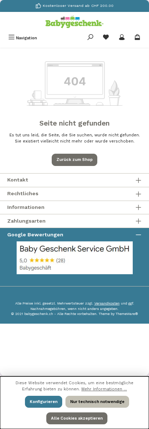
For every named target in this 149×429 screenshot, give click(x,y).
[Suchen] (90, 38)
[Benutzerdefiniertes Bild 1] (75, 257)
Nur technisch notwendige (97, 401)
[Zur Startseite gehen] (74, 22)
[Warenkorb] (137, 38)
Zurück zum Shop (74, 159)
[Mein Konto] (122, 38)
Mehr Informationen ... (104, 389)
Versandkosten (107, 303)
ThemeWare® (127, 314)
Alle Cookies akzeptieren (77, 418)
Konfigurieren (44, 401)
